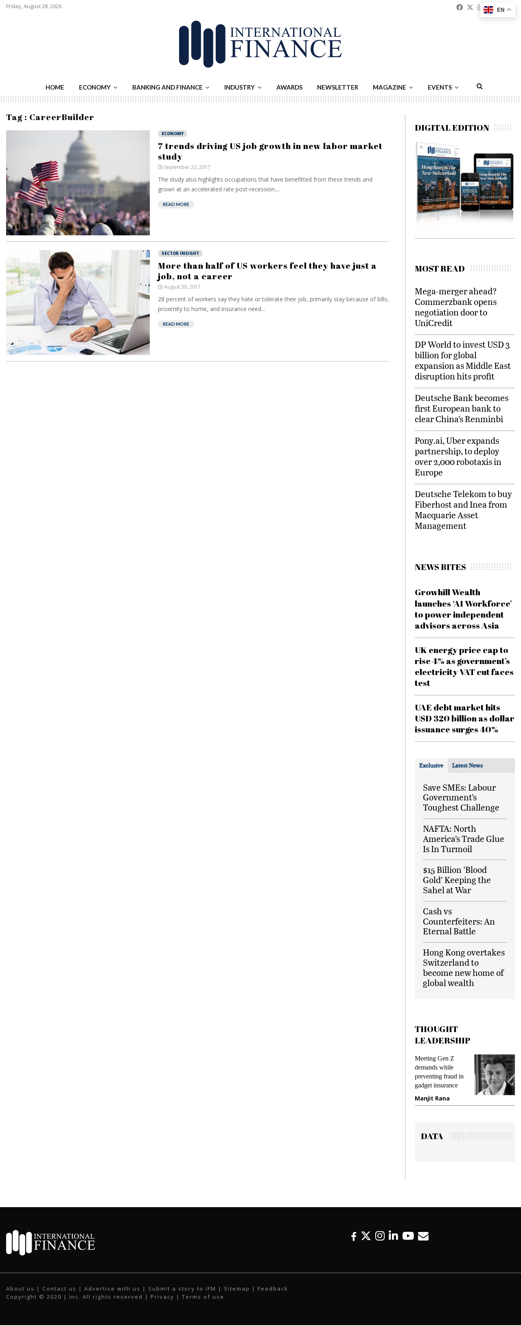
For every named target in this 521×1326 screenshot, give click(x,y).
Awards (289, 87)
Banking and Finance (167, 87)
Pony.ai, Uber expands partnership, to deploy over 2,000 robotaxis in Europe (458, 456)
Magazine (389, 87)
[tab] (431, 765)
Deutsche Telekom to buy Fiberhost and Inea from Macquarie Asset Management (463, 509)
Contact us (59, 1288)
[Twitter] (366, 1236)
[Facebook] (354, 1236)
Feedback (273, 1288)
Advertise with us (112, 1288)
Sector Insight (180, 253)
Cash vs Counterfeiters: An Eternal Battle (459, 921)
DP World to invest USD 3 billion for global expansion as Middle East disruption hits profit (463, 360)
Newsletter (337, 87)
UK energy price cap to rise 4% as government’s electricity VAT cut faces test (464, 666)
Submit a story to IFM (182, 1288)
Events (440, 87)
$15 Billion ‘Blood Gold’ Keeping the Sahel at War (457, 880)
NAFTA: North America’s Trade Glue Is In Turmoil (463, 838)
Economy (95, 87)
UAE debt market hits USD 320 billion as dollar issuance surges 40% (464, 718)
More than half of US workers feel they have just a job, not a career (267, 271)
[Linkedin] (393, 1236)
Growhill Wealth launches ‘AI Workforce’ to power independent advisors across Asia (463, 608)
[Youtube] (408, 1236)
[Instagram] (380, 1236)
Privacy (162, 1296)
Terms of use (203, 1296)
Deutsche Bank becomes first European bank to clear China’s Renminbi (461, 408)
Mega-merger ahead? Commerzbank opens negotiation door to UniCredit (456, 307)
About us (20, 1288)
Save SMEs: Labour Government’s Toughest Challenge (461, 797)
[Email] (423, 1236)
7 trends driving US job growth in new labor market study (270, 151)
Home (55, 87)
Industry (239, 87)
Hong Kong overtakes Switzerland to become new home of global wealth (464, 967)
